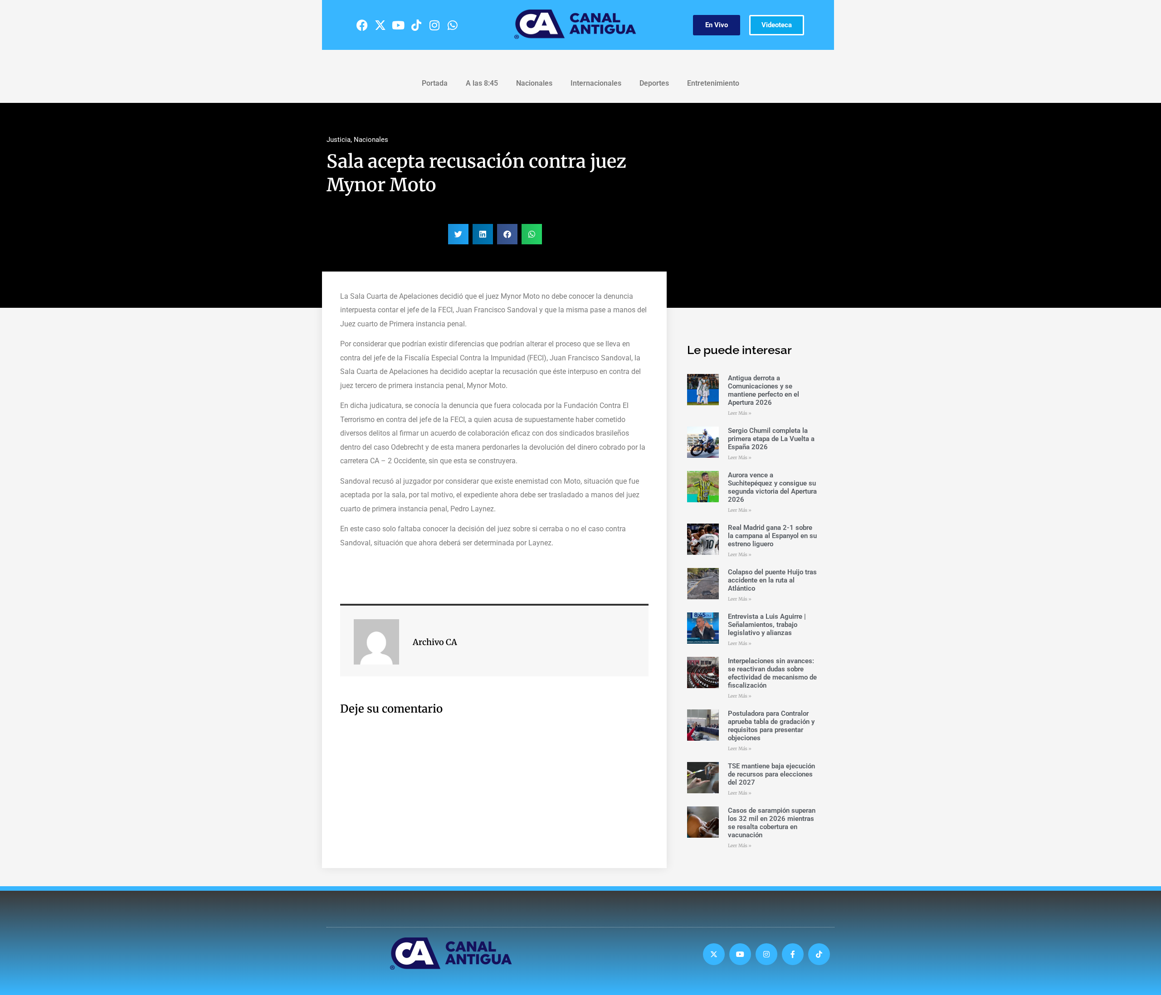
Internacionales (596, 83)
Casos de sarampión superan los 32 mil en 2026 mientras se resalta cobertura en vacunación (771, 822)
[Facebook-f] (793, 954)
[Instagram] (434, 25)
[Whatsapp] (453, 25)
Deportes (654, 83)
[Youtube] (398, 25)
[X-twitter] (380, 25)
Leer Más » (739, 413)
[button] (458, 234)
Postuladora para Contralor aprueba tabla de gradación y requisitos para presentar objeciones (771, 725)
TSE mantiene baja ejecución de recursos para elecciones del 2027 (771, 774)
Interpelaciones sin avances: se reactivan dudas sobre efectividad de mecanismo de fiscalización (772, 673)
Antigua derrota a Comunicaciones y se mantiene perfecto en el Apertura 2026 (763, 390)
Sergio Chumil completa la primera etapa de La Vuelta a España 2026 (771, 439)
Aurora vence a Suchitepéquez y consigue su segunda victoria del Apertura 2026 (772, 487)
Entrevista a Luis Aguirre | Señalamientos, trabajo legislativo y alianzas (767, 624)
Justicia (339, 140)
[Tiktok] (416, 25)
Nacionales (534, 83)
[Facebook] (362, 25)
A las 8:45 (482, 83)
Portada (435, 83)
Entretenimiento (713, 83)
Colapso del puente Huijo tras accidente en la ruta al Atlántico (772, 580)
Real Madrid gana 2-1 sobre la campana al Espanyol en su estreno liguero (772, 536)
